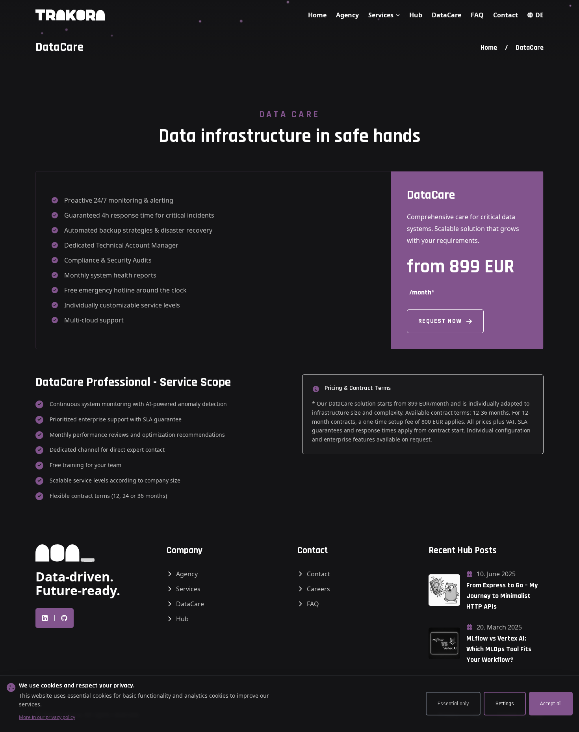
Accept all (551, 703)
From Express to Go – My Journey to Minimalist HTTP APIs (502, 596)
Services (188, 589)
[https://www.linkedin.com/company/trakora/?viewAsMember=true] (44, 618)
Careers (318, 589)
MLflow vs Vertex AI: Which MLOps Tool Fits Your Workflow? (498, 649)
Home (317, 15)
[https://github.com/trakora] (64, 618)
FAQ (477, 15)
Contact (505, 15)
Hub (415, 15)
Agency (347, 15)
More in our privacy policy (47, 717)
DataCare (446, 15)
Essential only (453, 703)
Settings (504, 703)
